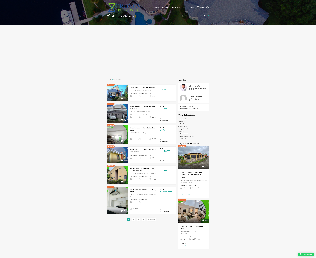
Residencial (183, 126)
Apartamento (184, 129)
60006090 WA (192, 90)
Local (182, 124)
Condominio (184, 134)
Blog (184, 7)
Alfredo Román (194, 86)
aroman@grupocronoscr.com (197, 88)
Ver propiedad (194, 164)
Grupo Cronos (176, 7)
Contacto (191, 7)
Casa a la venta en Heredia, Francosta (143, 87)
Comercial (182, 119)
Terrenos (183, 138)
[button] (306, 254)
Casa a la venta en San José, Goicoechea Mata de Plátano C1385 (191, 174)
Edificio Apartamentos (187, 136)
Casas (182, 131)
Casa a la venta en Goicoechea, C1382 (143, 149)
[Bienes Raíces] (129, 12)
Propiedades (165, 7)
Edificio (182, 121)
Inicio (157, 7)
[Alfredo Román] (183, 90)
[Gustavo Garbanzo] (183, 101)
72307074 (202, 7)
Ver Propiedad (117, 98)
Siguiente (151, 219)
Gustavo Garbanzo (195, 97)
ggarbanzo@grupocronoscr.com (198, 99)
